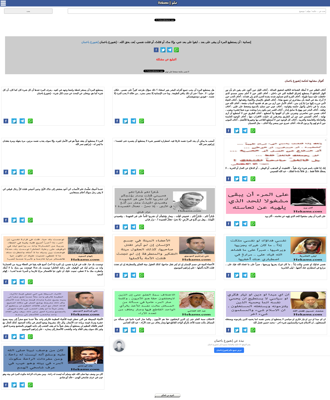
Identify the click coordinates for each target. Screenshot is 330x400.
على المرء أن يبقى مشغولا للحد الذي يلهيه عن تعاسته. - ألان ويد (295, 216)
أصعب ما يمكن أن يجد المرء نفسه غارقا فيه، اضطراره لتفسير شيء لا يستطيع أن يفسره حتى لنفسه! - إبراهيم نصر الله (164, 142)
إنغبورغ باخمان (90, 42)
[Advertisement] (165, 28)
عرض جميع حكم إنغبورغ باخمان (229, 350)
